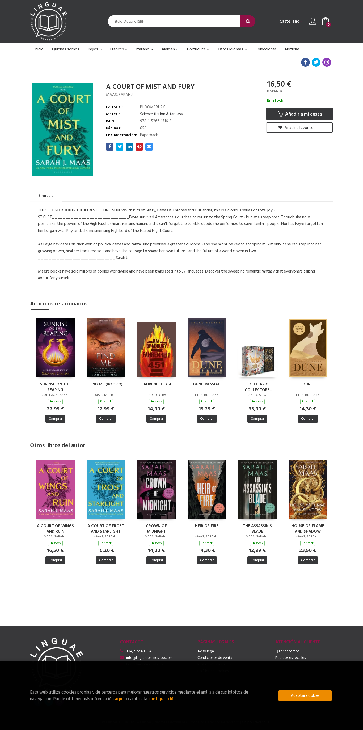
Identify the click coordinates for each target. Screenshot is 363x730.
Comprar (55, 418)
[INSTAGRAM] (326, 62)
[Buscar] (247, 21)
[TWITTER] (316, 62)
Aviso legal (206, 651)
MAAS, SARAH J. (119, 94)
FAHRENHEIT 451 (156, 384)
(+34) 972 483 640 (139, 651)
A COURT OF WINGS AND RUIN (55, 528)
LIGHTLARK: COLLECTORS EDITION (257, 386)
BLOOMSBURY (152, 107)
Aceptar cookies (305, 695)
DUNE (308, 384)
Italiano (143, 49)
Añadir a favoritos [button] (299, 127)
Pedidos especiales (290, 658)
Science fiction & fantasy (161, 114)
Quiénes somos (287, 651)
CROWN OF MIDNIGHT (156, 528)
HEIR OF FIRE (206, 526)
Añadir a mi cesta (303, 114)
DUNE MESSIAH (207, 384)
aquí (119, 698)
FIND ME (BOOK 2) (106, 384)
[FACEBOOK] (305, 62)
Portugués (197, 49)
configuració (161, 698)
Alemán (169, 49)
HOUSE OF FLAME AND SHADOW (308, 528)
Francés (117, 49)
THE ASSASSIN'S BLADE (257, 528)
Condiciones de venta (214, 658)
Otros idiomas (231, 49)
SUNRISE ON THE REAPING (55, 386)
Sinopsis (45, 195)
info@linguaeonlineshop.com (149, 658)
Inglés (93, 49)
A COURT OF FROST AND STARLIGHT (105, 528)
